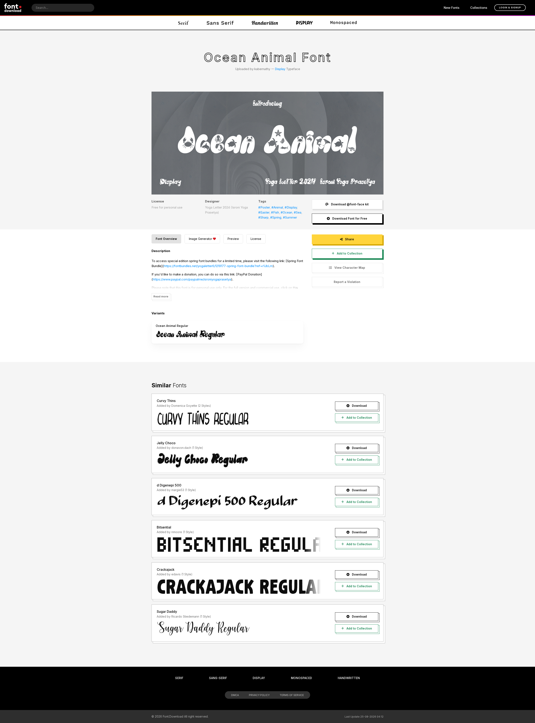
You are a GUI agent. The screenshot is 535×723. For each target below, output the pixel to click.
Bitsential (164, 527)
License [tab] (256, 239)
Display (280, 69)
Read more (160, 296)
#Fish (275, 212)
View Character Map (349, 267)
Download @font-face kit (349, 204)
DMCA (235, 695)
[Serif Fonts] (183, 22)
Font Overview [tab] (166, 239)
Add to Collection (349, 253)
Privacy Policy (259, 695)
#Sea (297, 212)
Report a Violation (347, 282)
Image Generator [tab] (200, 239)
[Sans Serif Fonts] (220, 22)
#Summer (290, 217)
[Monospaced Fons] (343, 22)
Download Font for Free (349, 218)
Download (359, 405)
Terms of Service (292, 695)
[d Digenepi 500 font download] (239, 502)
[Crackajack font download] (239, 586)
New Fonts (451, 8)
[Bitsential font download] (239, 544)
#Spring (275, 217)
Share (349, 239)
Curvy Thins (166, 401)
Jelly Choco (166, 443)
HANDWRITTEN (349, 678)
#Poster (264, 207)
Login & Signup (510, 7)
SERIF (179, 678)
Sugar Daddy (167, 611)
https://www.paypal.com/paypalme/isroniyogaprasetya (192, 279)
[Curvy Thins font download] (239, 418)
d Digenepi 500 (169, 485)
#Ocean (286, 212)
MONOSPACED (301, 678)
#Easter (263, 212)
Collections (478, 8)
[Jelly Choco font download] (239, 460)
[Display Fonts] (304, 22)
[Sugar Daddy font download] (239, 628)
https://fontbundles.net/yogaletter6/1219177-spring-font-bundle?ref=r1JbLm (218, 266)
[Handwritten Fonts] (265, 22)
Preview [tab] (233, 239)
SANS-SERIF (218, 678)
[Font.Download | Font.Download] (13, 7)
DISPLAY (259, 678)
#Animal (277, 207)
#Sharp (263, 217)
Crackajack (166, 569)
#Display (291, 207)
